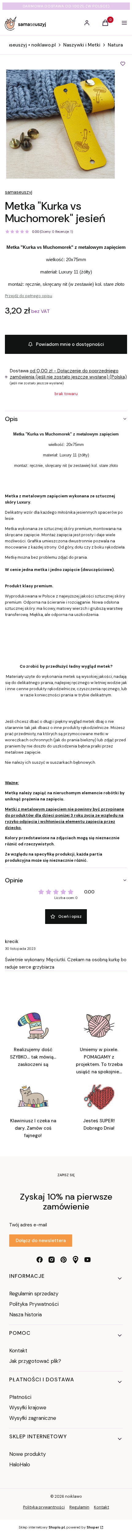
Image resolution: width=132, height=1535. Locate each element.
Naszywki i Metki (81, 45)
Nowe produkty (27, 1454)
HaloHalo (19, 1464)
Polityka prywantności (44, 1507)
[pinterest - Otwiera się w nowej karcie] (63, 1259)
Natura (115, 45)
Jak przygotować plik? (35, 1361)
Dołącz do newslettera (41, 1240)
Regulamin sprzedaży (33, 1293)
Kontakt (18, 1350)
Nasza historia (25, 1314)
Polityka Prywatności (34, 1304)
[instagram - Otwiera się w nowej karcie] (51, 1259)
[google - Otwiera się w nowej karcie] (75, 1259)
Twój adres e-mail (28, 1225)
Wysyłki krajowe (27, 1407)
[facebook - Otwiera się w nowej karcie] (39, 1259)
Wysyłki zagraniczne (32, 1418)
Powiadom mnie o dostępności (70, 344)
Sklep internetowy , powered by (59, 1527)
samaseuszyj (18, 192)
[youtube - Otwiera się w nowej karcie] (87, 1259)
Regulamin (79, 1507)
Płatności (20, 1397)
